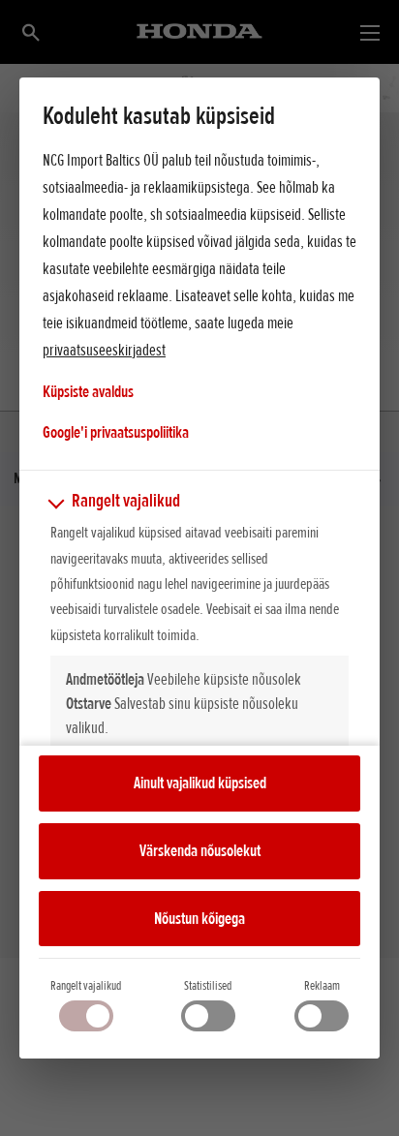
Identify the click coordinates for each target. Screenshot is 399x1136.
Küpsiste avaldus (88, 391)
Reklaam (322, 985)
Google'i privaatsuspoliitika (116, 431)
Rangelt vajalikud (85, 985)
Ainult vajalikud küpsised (200, 782)
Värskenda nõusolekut (200, 850)
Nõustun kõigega (199, 918)
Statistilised (207, 985)
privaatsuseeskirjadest (104, 349)
